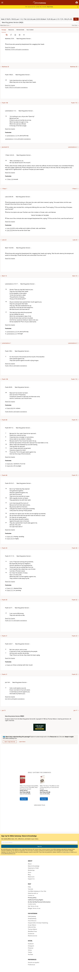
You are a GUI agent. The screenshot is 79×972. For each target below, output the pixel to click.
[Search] (76, 19)
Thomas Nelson (32, 929)
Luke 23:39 (10, 230)
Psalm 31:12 (10, 590)
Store (29, 872)
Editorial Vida (32, 927)
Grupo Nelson (32, 925)
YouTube (30, 954)
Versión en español (33, 962)
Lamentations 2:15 (12, 331)
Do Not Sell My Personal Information (39, 902)
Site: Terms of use (33, 906)
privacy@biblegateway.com (8, 853)
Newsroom (31, 877)
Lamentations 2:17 (12, 334)
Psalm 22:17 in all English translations (16, 620)
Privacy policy (32, 897)
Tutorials (30, 889)
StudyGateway (32, 918)
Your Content (30, 29)
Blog (29, 874)
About (29, 864)
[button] (77, 3)
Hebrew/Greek (20, 29)
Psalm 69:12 (10, 466)
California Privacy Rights (35, 900)
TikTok (30, 950)
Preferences (31, 965)
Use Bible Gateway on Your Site (37, 891)
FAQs (29, 887)
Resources (11, 29)
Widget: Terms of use (34, 908)
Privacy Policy (65, 852)
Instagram (31, 946)
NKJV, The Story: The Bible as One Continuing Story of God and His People (49, 787)
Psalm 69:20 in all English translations (16, 411)
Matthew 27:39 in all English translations (17, 49)
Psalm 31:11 (10, 588)
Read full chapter (10, 47)
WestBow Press (32, 931)
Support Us (31, 879)
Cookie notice (32, 904)
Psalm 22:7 (10, 665)
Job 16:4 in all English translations (15, 699)
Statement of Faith (33, 868)
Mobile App (31, 870)
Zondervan (31, 933)
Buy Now (23, 799)
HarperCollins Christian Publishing (38, 923)
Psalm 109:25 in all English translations (16, 87)
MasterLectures (32, 936)
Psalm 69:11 (10, 464)
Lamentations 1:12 (12, 135)
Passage (4, 29)
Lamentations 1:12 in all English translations (18, 139)
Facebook (31, 944)
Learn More (22, 741)
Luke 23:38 (10, 228)
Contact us (31, 895)
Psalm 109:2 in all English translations (16, 366)
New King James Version (12, 716)
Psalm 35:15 (10, 536)
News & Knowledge (33, 866)
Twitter (30, 952)
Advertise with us (33, 893)
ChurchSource (32, 921)
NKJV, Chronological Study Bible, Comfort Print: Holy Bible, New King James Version (29, 787)
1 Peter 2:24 (10, 179)
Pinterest (30, 948)
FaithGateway (32, 916)
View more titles (39, 805)
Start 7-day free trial (9, 741)
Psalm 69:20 (10, 408)
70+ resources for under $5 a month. (39, 7)
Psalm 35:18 (10, 539)
